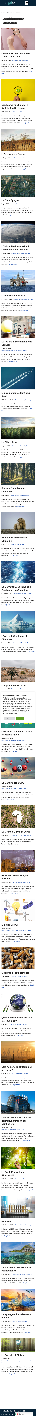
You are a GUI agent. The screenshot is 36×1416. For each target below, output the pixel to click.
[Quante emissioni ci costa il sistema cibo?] (18, 1003)
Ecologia (14, 158)
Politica (19, 740)
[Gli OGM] (18, 1207)
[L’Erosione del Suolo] (18, 140)
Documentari (15, 253)
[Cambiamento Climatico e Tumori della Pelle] (18, 39)
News (14, 740)
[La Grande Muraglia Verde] (18, 816)
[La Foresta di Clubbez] (18, 1345)
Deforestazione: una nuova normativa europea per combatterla (16, 1120)
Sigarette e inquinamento (15, 973)
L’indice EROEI (9, 924)
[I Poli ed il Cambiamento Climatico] (18, 622)
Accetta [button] (20, 719)
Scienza (25, 60)
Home (3, 12)
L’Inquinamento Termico (14, 685)
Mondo (14, 111)
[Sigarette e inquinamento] (18, 958)
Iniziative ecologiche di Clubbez (19, 1361)
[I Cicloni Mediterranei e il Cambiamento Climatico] (18, 232)
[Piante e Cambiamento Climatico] (18, 474)
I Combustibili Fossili (13, 295)
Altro (2, 788)
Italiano (21, 1414)
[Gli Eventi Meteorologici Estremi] (18, 861)
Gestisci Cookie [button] (9, 719)
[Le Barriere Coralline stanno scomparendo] (18, 1253)
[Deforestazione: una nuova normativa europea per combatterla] (18, 1102)
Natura (20, 60)
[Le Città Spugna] (18, 186)
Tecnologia (19, 204)
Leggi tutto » (27, 123)
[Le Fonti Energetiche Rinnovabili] (18, 1158)
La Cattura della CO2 (12, 783)
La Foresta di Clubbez (13, 1355)
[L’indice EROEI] (18, 910)
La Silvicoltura (9, 442)
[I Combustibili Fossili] (18, 281)
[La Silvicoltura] (18, 428)
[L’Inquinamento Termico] (18, 671)
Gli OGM (6, 1221)
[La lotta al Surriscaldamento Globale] (18, 327)
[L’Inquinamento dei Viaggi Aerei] (18, 378)
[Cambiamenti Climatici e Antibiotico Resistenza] (18, 90)
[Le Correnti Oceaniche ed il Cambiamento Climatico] (18, 572)
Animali (13, 544)
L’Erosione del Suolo (13, 154)
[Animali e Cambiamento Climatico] (18, 523)
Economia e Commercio (14, 350)
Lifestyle (14, 60)
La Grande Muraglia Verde (15, 831)
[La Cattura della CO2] (18, 768)
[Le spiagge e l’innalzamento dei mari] (18, 1300)
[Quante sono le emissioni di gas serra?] (18, 1052)
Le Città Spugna (10, 200)
